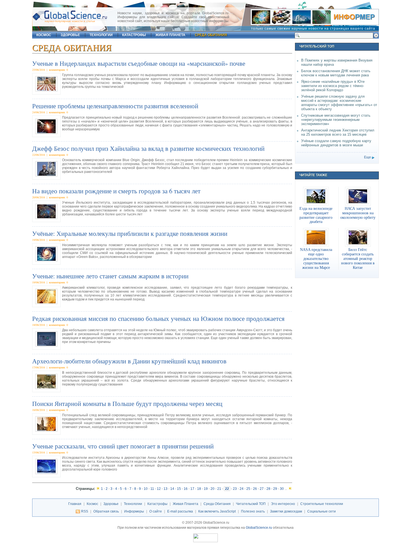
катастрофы (134, 35)
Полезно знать (253, 511)
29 (275, 489)
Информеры (134, 511)
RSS (84, 511)
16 (186, 489)
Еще (367, 157)
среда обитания (211, 35)
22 (227, 489)
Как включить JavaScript (217, 511)
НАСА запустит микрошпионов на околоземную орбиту (357, 213)
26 (255, 489)
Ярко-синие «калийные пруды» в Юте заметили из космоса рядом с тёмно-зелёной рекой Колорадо (333, 85)
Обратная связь (106, 511)
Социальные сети (321, 511)
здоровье (70, 35)
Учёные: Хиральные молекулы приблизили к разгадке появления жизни (129, 233)
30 (282, 489)
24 (242, 489)
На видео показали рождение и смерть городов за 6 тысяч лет (116, 191)
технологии (101, 35)
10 (146, 489)
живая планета (170, 35)
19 (206, 489)
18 (199, 489)
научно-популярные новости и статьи (70, 21)
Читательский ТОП (251, 504)
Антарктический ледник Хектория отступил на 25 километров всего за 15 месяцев (337, 132)
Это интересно (283, 504)
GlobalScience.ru (259, 528)
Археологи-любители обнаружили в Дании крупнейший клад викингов (129, 361)
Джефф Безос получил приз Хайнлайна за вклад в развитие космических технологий (148, 148)
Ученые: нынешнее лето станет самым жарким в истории (110, 276)
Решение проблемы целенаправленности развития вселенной (115, 106)
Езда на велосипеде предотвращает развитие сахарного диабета (315, 215)
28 (268, 489)
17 (192, 489)
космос (43, 35)
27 (262, 489)
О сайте (155, 511)
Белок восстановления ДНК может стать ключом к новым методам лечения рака (335, 73)
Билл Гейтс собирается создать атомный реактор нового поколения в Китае (358, 258)
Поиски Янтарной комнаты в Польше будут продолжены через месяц (127, 403)
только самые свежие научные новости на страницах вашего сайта (313, 28)
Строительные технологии (321, 504)
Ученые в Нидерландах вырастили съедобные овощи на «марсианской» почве (138, 63)
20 (212, 489)
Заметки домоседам (286, 511)
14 (172, 489)
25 (248, 489)
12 (159, 489)
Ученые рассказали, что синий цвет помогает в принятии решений (123, 446)
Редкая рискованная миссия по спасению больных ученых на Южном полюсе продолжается (158, 318)
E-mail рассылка (180, 511)
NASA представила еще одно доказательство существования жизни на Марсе (316, 258)
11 (152, 489)
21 (219, 489)
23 (235, 489)
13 (165, 489)
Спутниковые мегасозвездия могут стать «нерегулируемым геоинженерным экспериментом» (335, 119)
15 (179, 489)
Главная (74, 504)
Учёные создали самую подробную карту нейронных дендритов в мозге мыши (336, 143)
